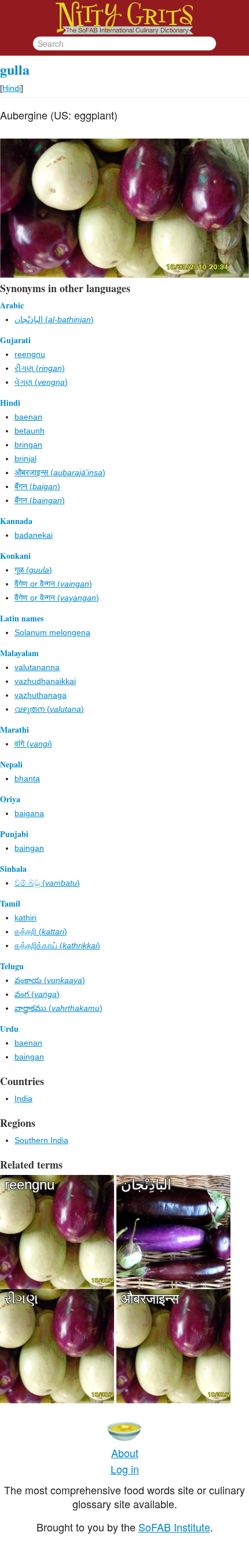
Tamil (10, 903)
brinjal (25, 458)
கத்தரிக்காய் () (57, 945)
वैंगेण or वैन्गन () (53, 583)
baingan (29, 848)
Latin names (21, 618)
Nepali (11, 764)
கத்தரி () (40, 931)
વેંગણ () (41, 382)
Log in (125, 1468)
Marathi (14, 729)
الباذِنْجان (146, 1184)
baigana (29, 813)
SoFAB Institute (174, 1526)
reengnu (29, 354)
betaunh (29, 430)
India (23, 1098)
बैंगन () (37, 486)
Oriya (10, 799)
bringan (28, 444)
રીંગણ (21, 1299)
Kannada (16, 521)
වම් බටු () (47, 882)
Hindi (11, 88)
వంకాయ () (49, 980)
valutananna (37, 667)
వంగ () (37, 994)
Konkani (15, 555)
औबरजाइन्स (150, 1299)
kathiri (25, 917)
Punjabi (14, 834)
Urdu (9, 1028)
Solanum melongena (52, 632)
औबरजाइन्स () (59, 472)
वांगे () (33, 743)
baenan (28, 416)
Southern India (41, 1140)
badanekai (33, 535)
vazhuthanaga (40, 695)
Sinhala (13, 869)
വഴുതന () (49, 709)
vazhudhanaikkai (45, 681)
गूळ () (33, 569)
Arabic (12, 305)
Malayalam (19, 653)
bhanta (27, 778)
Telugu (12, 966)
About (124, 1452)
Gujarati (15, 340)
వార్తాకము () (58, 1008)
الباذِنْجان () (54, 319)
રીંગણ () (39, 368)
